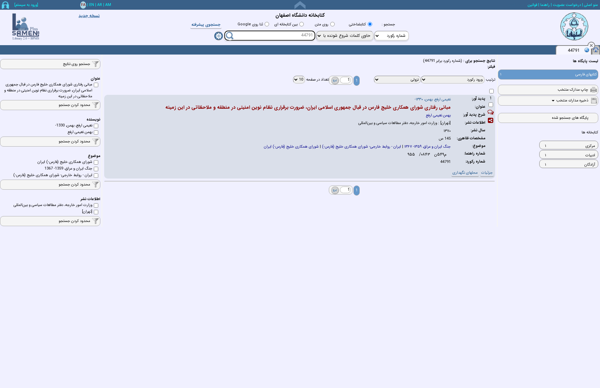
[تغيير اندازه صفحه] (300, 5)
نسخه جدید (89, 16)
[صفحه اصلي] (596, 49)
